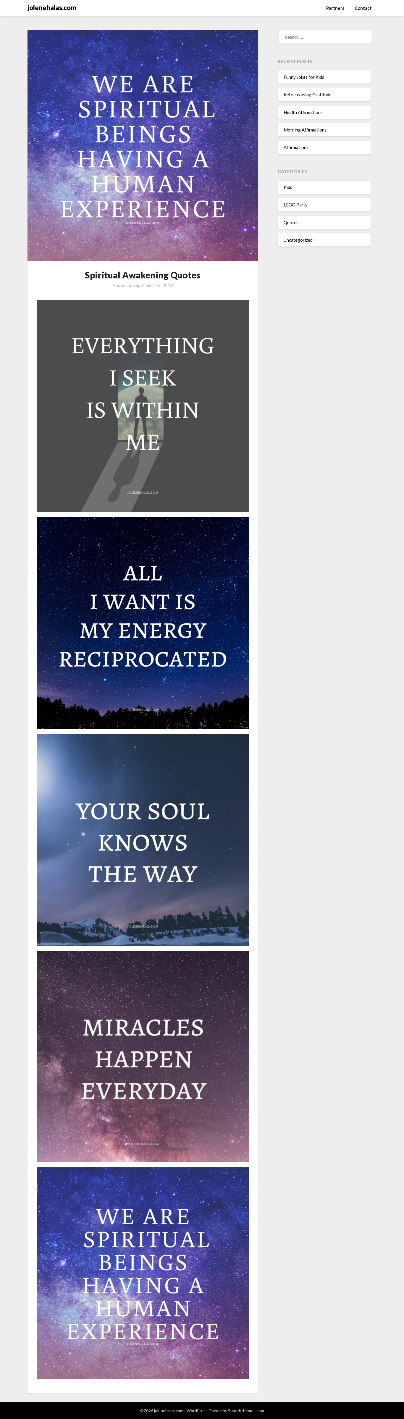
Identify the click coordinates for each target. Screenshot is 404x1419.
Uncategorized (298, 240)
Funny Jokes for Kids (304, 77)
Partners (335, 8)
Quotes (291, 222)
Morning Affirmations (305, 129)
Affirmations (296, 147)
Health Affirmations (303, 112)
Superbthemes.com (246, 1410)
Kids (288, 187)
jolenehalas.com (52, 8)
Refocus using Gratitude (308, 94)
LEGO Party (296, 204)
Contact (363, 8)
